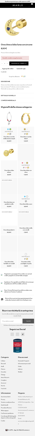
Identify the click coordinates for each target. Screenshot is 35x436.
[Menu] (1, 5)
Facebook (8, 72)
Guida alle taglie (21, 69)
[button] (3, 25)
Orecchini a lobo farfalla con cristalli (9, 263)
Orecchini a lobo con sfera (26, 171)
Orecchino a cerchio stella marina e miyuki (9, 138)
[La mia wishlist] (29, 5)
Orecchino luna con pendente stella (9, 203)
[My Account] (33, 5)
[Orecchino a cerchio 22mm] (26, 118)
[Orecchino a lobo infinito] (9, 152)
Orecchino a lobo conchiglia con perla (25, 263)
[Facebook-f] (12, 334)
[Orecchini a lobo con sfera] (26, 152)
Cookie (3, 421)
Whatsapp (12, 72)
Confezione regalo (8, 100)
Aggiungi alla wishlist (8, 69)
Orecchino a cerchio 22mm (25, 138)
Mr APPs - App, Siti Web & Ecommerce (18, 430)
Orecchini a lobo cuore (26, 204)
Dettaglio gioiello (8, 96)
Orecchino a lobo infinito (9, 171)
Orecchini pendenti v (9, 230)
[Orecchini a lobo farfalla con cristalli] (9, 243)
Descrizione (5, 81)
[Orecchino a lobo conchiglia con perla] (26, 243)
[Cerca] (4, 5)
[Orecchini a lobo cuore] (26, 186)
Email (10, 72)
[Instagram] (17, 334)
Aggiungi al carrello (19, 63)
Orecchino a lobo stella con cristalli (26, 229)
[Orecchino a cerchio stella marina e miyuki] (9, 118)
